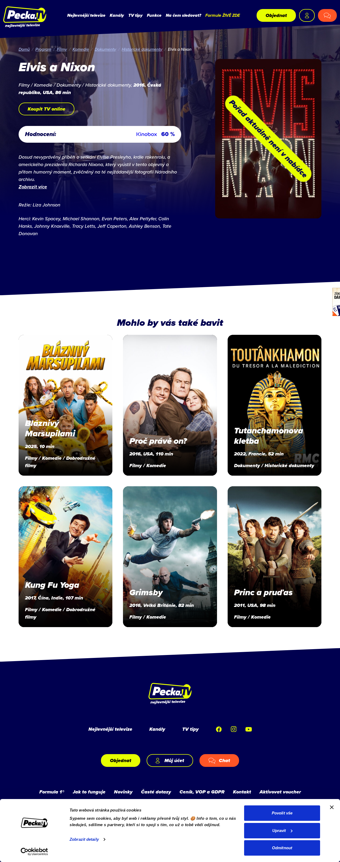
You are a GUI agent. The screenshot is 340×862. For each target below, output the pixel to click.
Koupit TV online (46, 108)
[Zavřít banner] (332, 807)
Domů (24, 49)
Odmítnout (282, 848)
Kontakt (242, 791)
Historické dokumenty (142, 49)
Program (43, 49)
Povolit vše (282, 813)
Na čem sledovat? (183, 15)
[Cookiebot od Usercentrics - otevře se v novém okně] (34, 852)
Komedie (81, 49)
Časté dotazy (156, 791)
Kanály (117, 15)
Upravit (279, 830)
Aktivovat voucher (280, 791)
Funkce (154, 15)
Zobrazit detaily (84, 839)
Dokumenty (105, 49)
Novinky (123, 791)
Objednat (276, 15)
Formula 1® (51, 791)
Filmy (62, 49)
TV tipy (135, 15)
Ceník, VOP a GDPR (202, 791)
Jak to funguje (89, 791)
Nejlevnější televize (86, 15)
